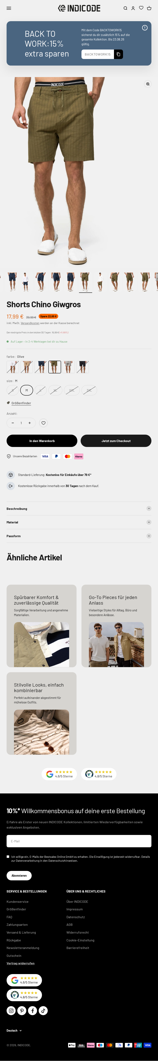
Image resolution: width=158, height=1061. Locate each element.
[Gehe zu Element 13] (41, 282)
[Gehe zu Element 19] (130, 282)
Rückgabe (14, 940)
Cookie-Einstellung (80, 940)
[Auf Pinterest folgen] (21, 1010)
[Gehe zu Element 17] (100, 282)
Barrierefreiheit (77, 948)
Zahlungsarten (17, 924)
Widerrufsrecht (77, 932)
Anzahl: (12, 413)
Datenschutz (75, 917)
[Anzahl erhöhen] (30, 423)
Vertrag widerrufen (21, 963)
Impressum (74, 909)
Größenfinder (16, 909)
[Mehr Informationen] (145, 27)
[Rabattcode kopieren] (118, 54)
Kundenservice (18, 901)
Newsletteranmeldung (23, 948)
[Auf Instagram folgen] (11, 1010)
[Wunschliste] (141, 8)
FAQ (9, 917)
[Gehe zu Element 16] (85, 282)
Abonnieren (19, 875)
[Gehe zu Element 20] (144, 282)
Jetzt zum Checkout (116, 441)
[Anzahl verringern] (13, 423)
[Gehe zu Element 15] (70, 282)
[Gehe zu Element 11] (11, 282)
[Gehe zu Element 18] (115, 282)
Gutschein (14, 955)
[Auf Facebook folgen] (32, 1010)
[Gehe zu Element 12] (26, 282)
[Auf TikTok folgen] (43, 1010)
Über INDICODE (77, 901)
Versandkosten (30, 323)
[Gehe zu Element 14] (56, 282)
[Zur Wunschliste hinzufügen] (43, 423)
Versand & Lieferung (21, 932)
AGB (69, 924)
